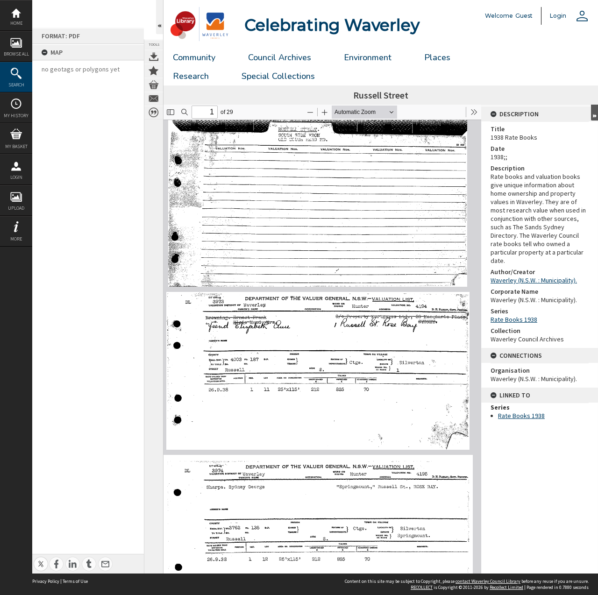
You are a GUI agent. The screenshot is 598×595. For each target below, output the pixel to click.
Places (437, 57)
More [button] (16, 239)
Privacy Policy (45, 581)
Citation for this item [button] (153, 113)
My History (16, 116)
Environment (368, 57)
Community (194, 57)
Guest (524, 15)
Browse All (16, 54)
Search (16, 85)
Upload (16, 208)
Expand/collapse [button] (594, 112)
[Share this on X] (41, 559)
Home (16, 23)
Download (153, 57)
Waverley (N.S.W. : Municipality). (534, 280)
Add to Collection (153, 71)
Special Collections (278, 76)
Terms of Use (75, 581)
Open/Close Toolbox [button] (159, 17)
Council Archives (279, 57)
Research (191, 76)
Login (16, 177)
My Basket (16, 146)
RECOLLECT (422, 587)
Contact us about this (153, 99)
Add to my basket (153, 85)
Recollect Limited (506, 587)
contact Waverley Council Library (488, 581)
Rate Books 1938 (514, 319)
